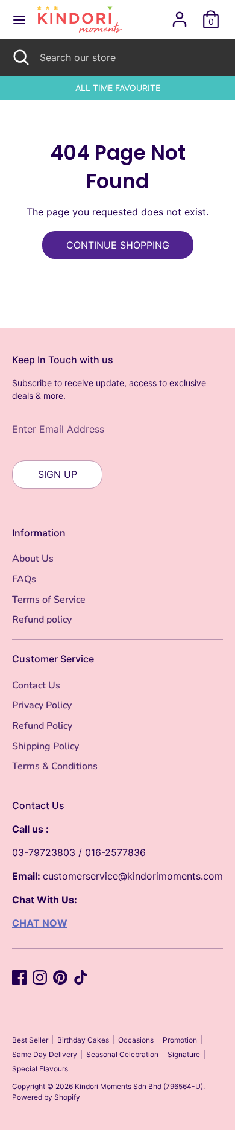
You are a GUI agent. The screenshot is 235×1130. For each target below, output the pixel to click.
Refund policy (42, 619)
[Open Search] (20, 57)
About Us (33, 558)
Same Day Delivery (44, 1054)
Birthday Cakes (83, 1039)
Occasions (136, 1039)
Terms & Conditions (55, 766)
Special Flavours (40, 1068)
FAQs (24, 579)
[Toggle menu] (19, 19)
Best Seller (30, 1039)
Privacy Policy (42, 705)
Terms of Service (49, 599)
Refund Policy (42, 725)
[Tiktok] (81, 977)
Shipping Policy (45, 746)
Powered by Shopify (46, 1097)
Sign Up (57, 474)
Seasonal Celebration (122, 1054)
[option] (117, 88)
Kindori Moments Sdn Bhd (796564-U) (139, 1086)
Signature (184, 1054)
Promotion (180, 1039)
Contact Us (36, 685)
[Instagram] (40, 977)
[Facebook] (19, 977)
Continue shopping (117, 245)
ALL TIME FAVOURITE (117, 88)
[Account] (180, 14)
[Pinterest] (60, 977)
